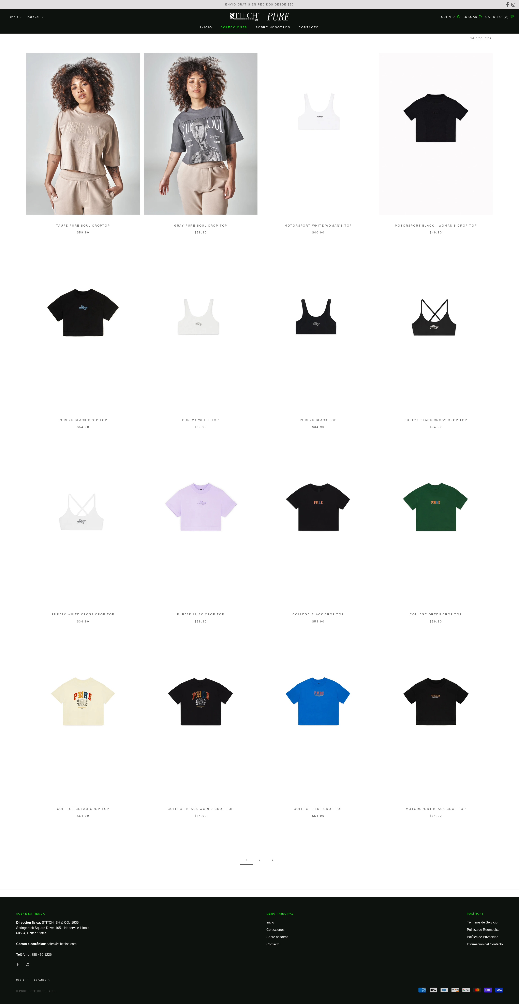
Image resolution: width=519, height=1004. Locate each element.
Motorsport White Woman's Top (318, 225)
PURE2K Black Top (318, 420)
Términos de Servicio (482, 922)
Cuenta (448, 16)
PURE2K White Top (200, 420)
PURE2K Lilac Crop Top (200, 614)
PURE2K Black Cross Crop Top (435, 420)
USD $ (14, 17)
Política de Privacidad (482, 937)
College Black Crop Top (318, 614)
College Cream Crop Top (83, 809)
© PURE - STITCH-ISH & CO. (36, 991)
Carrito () (497, 16)
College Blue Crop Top (318, 809)
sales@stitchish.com (61, 944)
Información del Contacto (485, 944)
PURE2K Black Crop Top (83, 420)
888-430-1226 (41, 954)
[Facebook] (507, 4)
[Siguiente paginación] (272, 860)
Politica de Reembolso (483, 929)
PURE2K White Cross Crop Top (83, 614)
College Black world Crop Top (201, 809)
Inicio (206, 27)
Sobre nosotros (273, 27)
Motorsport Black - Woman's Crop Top (436, 225)
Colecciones (234, 27)
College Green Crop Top (436, 614)
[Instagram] (513, 4)
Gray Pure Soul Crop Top (200, 225)
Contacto (309, 27)
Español (34, 17)
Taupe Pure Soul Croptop (83, 225)
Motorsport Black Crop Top (436, 809)
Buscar (470, 16)
